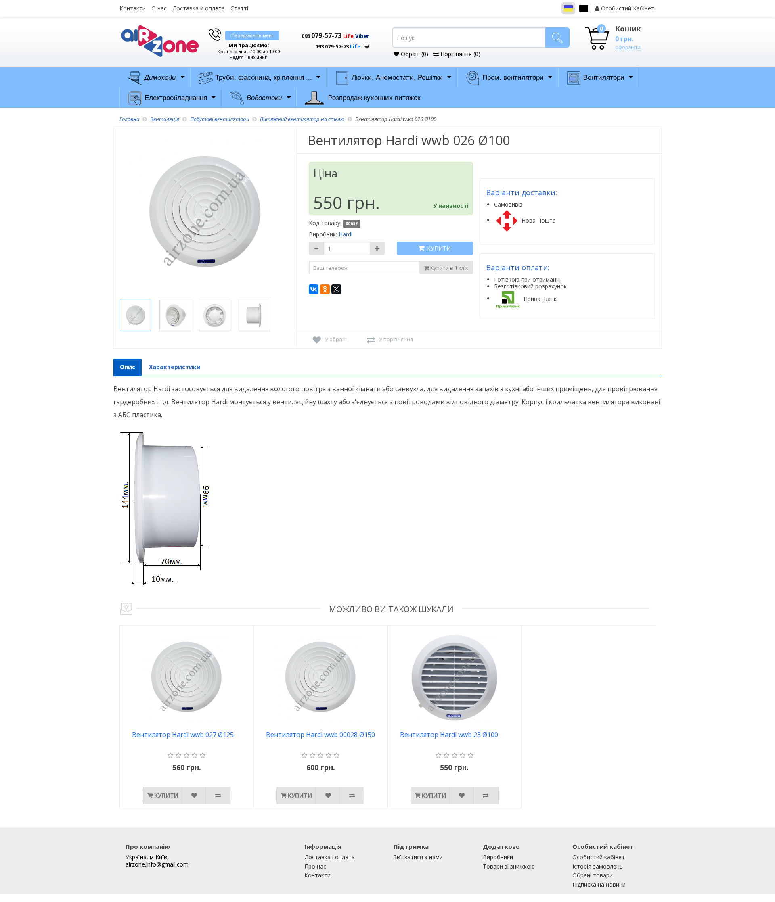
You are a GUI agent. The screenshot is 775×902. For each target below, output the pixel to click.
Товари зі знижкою (509, 866)
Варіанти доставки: (521, 192)
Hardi (345, 234)
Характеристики (175, 367)
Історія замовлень (597, 866)
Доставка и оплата (198, 8)
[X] (336, 289)
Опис (127, 367)
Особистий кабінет (598, 857)
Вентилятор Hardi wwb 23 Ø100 (449, 735)
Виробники (498, 857)
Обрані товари (592, 875)
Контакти (132, 8)
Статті (239, 8)
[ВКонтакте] (313, 289)
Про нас (315, 866)
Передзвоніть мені (252, 35)
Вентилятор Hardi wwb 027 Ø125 (183, 735)
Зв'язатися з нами (418, 857)
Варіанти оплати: (517, 267)
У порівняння (396, 339)
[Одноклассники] (325, 289)
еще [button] (367, 44)
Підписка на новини (599, 884)
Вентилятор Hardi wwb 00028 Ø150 (320, 735)
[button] (331, 43)
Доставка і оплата (329, 857)
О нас (159, 8)
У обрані (336, 339)
